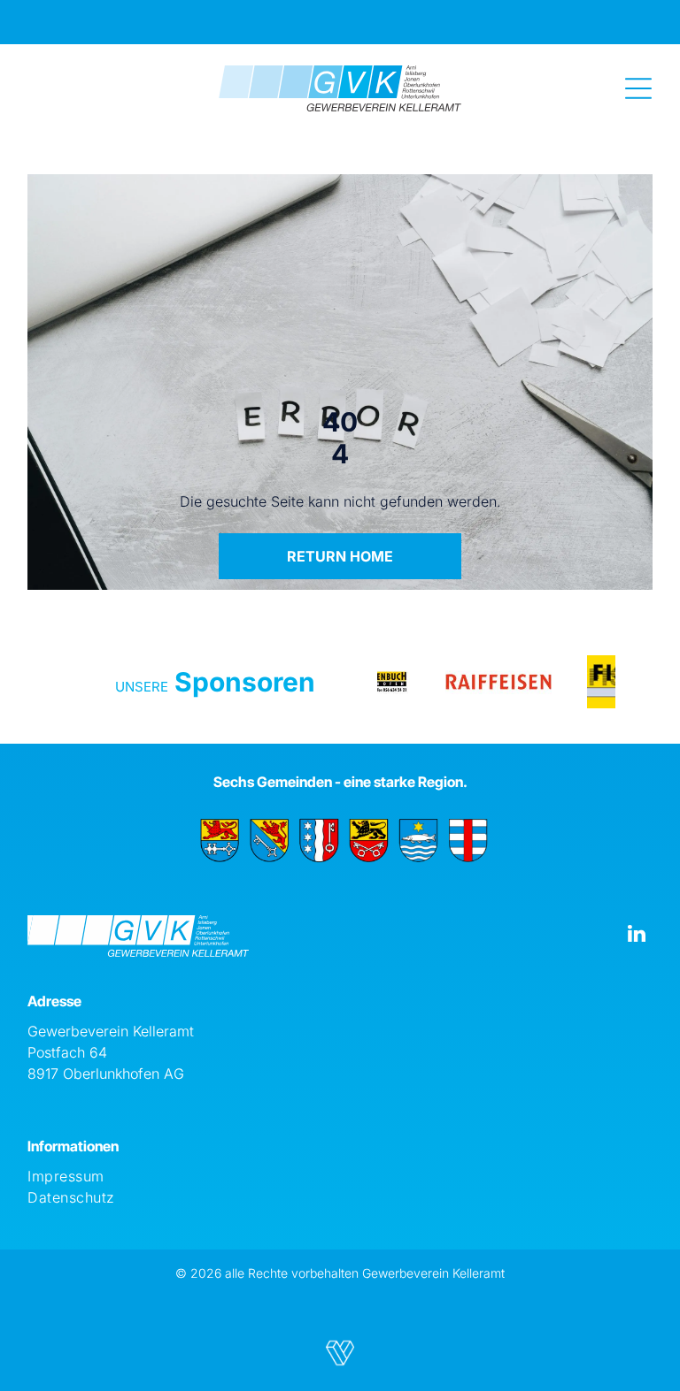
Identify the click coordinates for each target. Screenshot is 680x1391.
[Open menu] (638, 88)
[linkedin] (637, 935)
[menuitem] (339, 1176)
